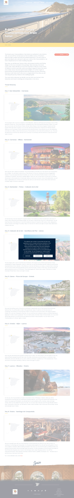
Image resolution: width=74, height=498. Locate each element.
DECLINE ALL (38, 255)
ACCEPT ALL (48, 255)
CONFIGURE (27, 255)
